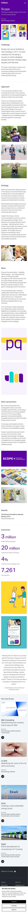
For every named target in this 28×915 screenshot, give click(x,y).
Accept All (14, 901)
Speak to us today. (7, 871)
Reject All (14, 909)
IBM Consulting (7, 720)
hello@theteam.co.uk (19, 885)
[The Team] (4, 2)
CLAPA (4, 761)
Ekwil (3, 803)
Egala (3, 844)
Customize (14, 905)
